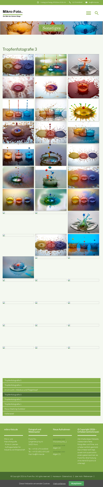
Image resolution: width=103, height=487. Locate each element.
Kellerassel (9, 413)
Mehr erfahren (59, 483)
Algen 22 (57, 448)
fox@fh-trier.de (94, 2)
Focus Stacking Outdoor (15, 409)
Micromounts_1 (60, 442)
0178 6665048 (77, 2)
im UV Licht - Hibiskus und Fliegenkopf (21, 390)
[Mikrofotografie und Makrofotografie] (13, 13)
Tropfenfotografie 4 (13, 385)
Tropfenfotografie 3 (13, 394)
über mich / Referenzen (84, 476)
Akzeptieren (76, 483)
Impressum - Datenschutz (62, 476)
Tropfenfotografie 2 (13, 399)
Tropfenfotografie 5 (13, 380)
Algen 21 (57, 454)
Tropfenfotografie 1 (13, 404)
